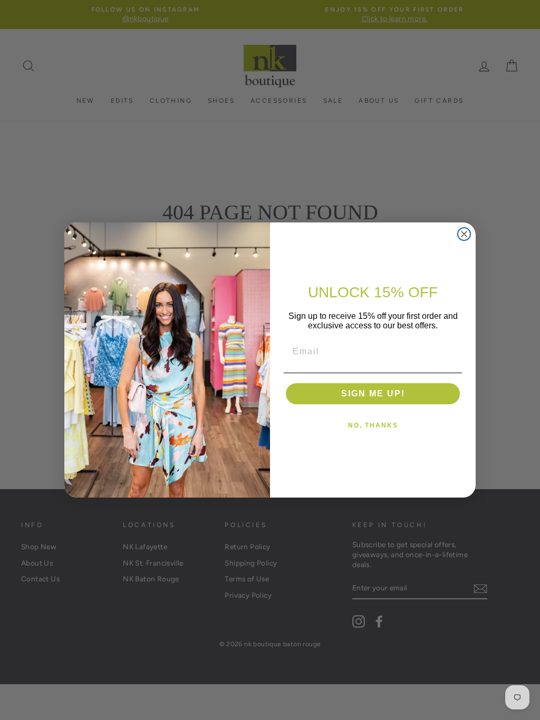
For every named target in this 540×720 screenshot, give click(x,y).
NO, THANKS (373, 425)
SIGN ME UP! (373, 393)
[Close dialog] (464, 234)
